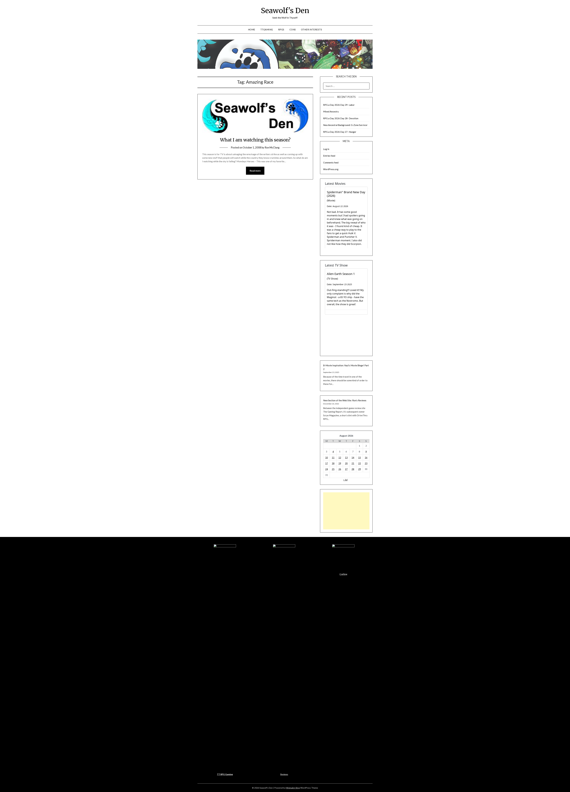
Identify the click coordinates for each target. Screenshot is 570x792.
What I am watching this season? (255, 140)
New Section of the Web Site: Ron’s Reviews (344, 400)
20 (346, 463)
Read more (255, 170)
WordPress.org (330, 169)
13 (346, 457)
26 (339, 469)
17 (326, 463)
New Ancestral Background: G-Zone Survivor (345, 125)
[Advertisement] (346, 510)
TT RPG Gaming (225, 774)
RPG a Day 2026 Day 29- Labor (339, 105)
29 (359, 469)
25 (333, 469)
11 (333, 457)
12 (339, 457)
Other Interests (311, 29)
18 (333, 463)
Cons (292, 29)
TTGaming (266, 29)
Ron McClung (272, 147)
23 (366, 463)
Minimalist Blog (293, 788)
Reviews (284, 774)
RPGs (281, 29)
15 (359, 457)
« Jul (345, 479)
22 (359, 463)
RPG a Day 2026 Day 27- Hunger (339, 131)
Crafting (343, 574)
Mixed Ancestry (331, 111)
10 (326, 457)
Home (251, 29)
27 (346, 469)
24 (326, 469)
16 (366, 457)
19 (339, 463)
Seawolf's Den (285, 10)
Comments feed (330, 162)
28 (353, 469)
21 (353, 463)
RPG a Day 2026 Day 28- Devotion (340, 118)
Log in (326, 149)
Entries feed (329, 155)
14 (353, 457)
